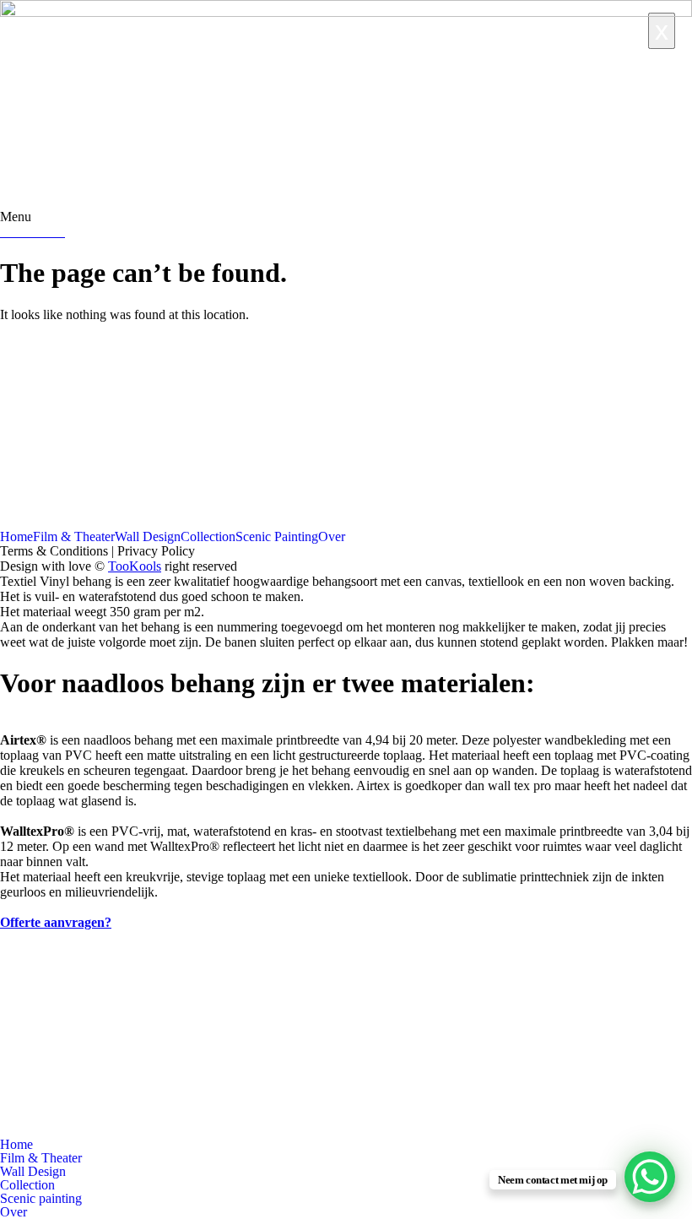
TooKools (134, 566)
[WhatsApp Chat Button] (649, 1176)
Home (16, 537)
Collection (208, 537)
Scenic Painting (276, 537)
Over (331, 537)
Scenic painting (41, 1198)
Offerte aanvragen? (55, 922)
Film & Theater (74, 537)
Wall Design (148, 537)
